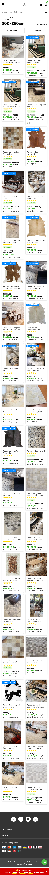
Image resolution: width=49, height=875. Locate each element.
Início (3, 18)
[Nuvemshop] (24, 864)
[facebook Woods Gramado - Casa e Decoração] (20, 819)
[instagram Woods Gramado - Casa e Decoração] (13, 819)
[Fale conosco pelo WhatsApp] (44, 862)
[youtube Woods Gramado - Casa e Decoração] (28, 819)
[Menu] (3, 4)
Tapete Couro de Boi (13, 18)
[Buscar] (46, 12)
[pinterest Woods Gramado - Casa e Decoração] (35, 819)
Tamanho (24, 18)
